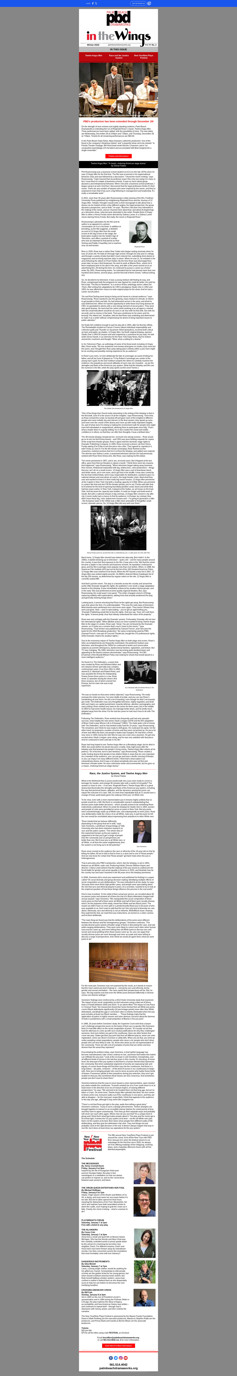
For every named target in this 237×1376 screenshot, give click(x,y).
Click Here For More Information (118, 1346)
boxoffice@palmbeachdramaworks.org (121, 1338)
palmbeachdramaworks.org (118, 1368)
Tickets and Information (119, 156)
